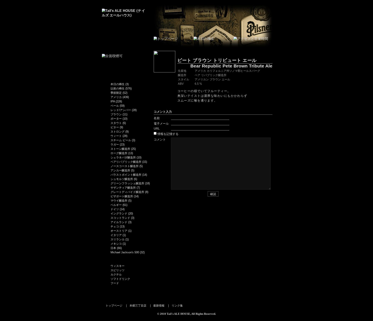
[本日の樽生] (204, 39)
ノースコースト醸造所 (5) (127, 166)
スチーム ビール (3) (123, 140)
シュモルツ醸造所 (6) (124, 179)
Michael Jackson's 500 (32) (128, 252)
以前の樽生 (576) (121, 88)
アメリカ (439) (120, 97)
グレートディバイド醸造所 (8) (129, 192)
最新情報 (158, 305)
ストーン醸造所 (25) (123, 148)
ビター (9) (117, 127)
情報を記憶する (168, 134)
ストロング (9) (120, 131)
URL (157, 128)
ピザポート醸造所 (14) (125, 196)
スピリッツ (118, 270)
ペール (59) (118, 105)
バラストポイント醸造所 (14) (129, 174)
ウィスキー (118, 266)
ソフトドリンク (120, 278)
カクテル (116, 274)
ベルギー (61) (119, 205)
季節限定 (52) (119, 92)
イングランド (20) (122, 213)
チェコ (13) (118, 226)
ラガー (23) (118, 144)
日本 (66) (116, 248)
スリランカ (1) (120, 239)
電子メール (161, 123)
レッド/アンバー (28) (124, 110)
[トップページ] (123, 15)
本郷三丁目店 (138, 305)
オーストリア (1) (121, 230)
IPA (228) (116, 101)
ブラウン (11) (119, 114)
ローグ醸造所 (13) (122, 153)
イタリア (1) (118, 235)
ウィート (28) (119, 136)
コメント (160, 139)
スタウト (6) (118, 123)
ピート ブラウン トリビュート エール (217, 60)
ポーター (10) (119, 118)
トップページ (114, 305)
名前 (157, 118)
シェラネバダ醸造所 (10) (126, 157)
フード (115, 283)
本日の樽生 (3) (120, 84)
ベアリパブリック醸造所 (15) (129, 161)
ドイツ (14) (118, 209)
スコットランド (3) (122, 217)
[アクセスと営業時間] (251, 39)
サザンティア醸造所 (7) (125, 187)
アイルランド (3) (121, 222)
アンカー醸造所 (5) (122, 170)
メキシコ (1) (118, 243)
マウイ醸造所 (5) (121, 200)
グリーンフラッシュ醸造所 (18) (130, 183)
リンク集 (177, 305)
